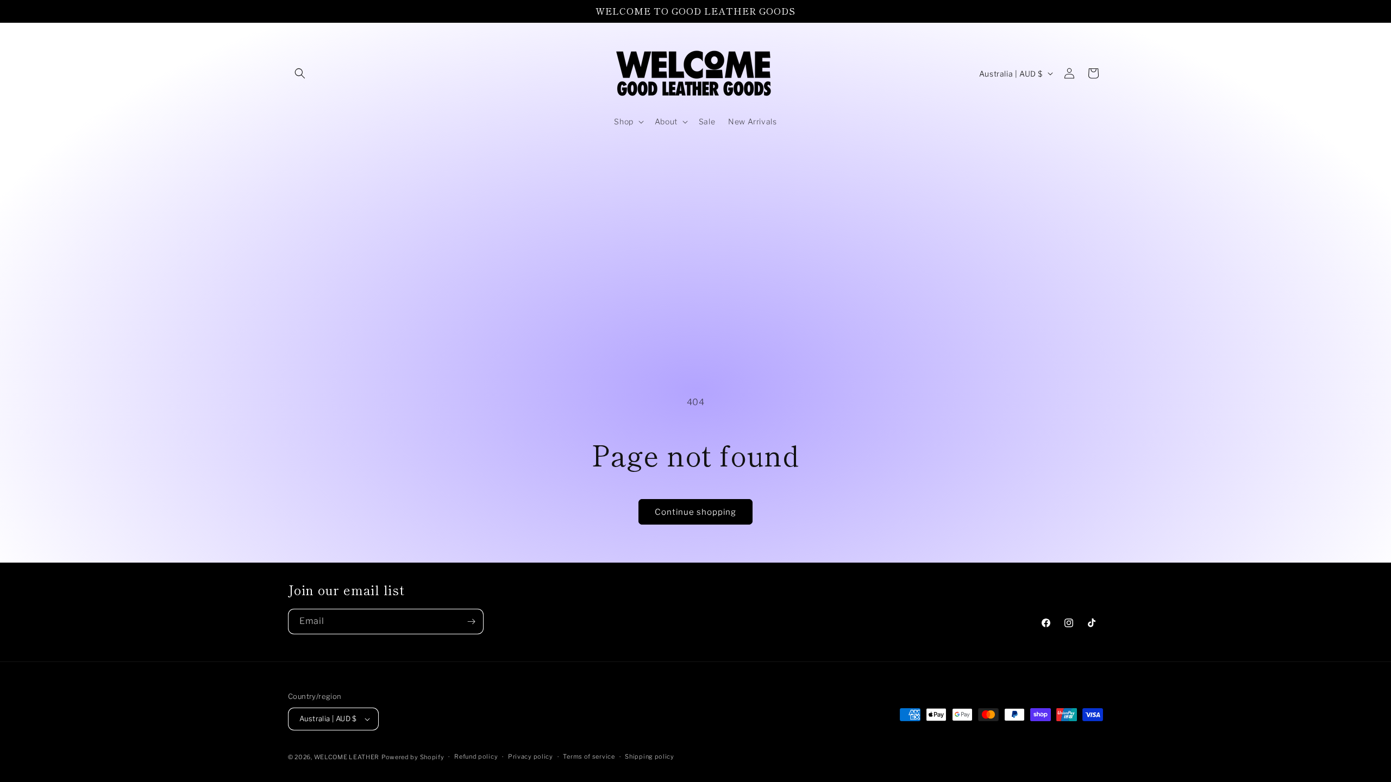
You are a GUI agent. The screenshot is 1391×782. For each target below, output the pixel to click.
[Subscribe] (471, 621)
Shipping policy (649, 756)
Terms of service (589, 756)
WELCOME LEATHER (347, 757)
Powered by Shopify (412, 757)
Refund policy (476, 756)
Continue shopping (695, 512)
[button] (300, 73)
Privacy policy (530, 756)
